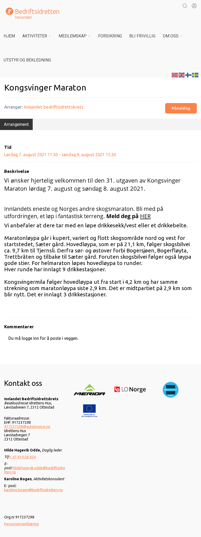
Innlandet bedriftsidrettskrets (53, 106)
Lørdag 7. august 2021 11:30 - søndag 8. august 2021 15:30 (60, 154)
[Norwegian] (175, 74)
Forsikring (110, 35)
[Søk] (184, 5)
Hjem (9, 35)
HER (145, 216)
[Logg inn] (194, 5)
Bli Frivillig (142, 35)
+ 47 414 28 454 (22, 457)
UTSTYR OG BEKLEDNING (27, 60)
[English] (181, 74)
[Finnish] (188, 74)
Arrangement (16, 124)
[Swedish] (195, 74)
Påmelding (181, 108)
